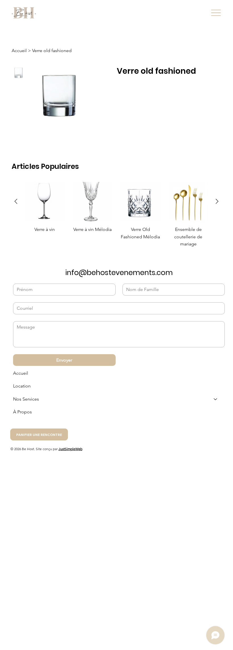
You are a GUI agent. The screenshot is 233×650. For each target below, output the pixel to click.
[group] (116, 215)
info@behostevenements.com (119, 273)
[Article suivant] (217, 201)
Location (22, 386)
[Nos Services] (216, 399)
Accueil (20, 373)
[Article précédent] (16, 201)
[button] (39, 434)
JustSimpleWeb (70, 449)
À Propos (22, 412)
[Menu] (216, 13)
